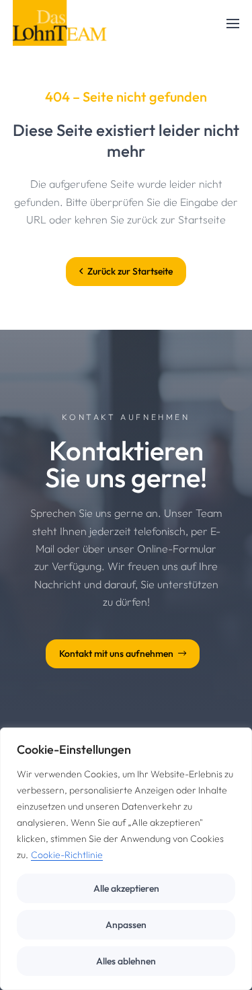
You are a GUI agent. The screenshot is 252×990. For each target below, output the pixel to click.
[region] (126, 859)
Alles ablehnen (126, 961)
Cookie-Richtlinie (67, 855)
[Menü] (233, 23)
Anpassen (126, 925)
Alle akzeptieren (126, 888)
